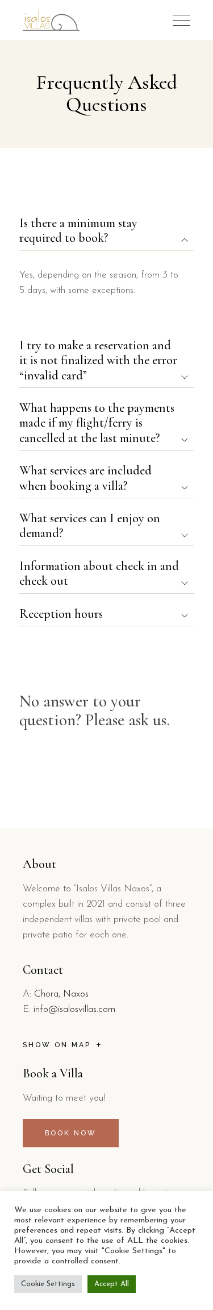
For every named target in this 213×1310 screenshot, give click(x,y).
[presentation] (181, 20)
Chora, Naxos (61, 994)
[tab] (106, 231)
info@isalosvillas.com (74, 1009)
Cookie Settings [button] (48, 1284)
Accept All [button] (111, 1284)
